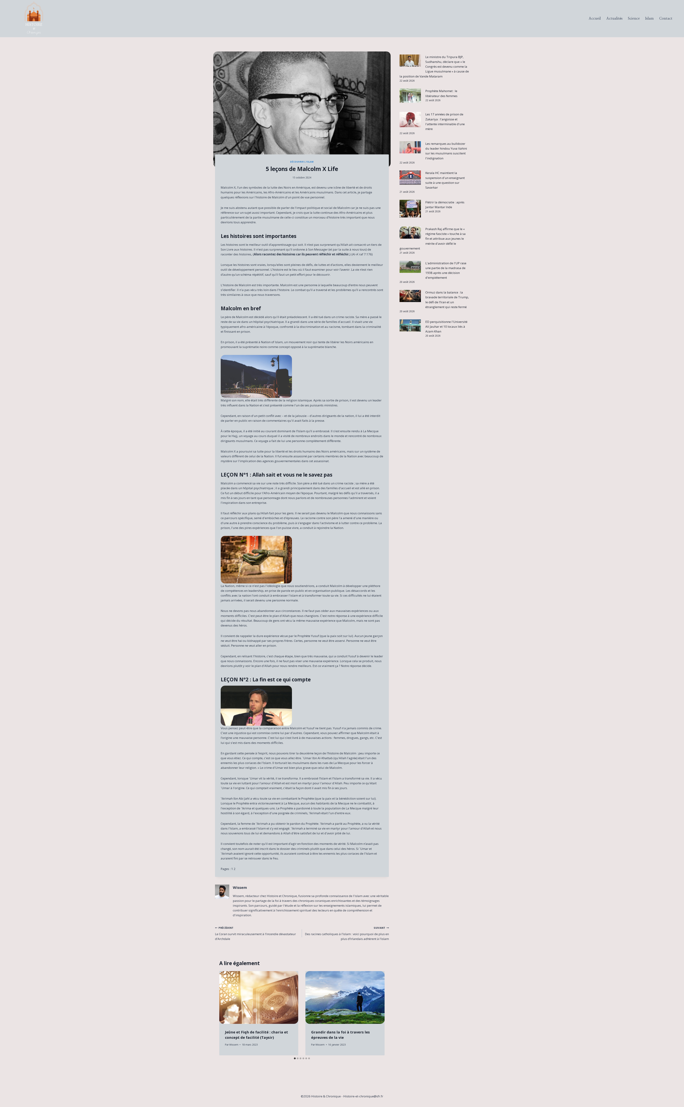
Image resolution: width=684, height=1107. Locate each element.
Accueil (595, 18)
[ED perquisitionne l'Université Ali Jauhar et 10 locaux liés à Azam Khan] (410, 325)
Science (634, 18)
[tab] (295, 1058)
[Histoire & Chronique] (34, 18)
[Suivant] (378, 1013)
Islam (649, 18)
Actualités (614, 18)
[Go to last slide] (225, 1013)
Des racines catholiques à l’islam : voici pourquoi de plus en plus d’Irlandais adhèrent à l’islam (347, 933)
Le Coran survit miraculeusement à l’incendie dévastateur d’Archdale (255, 933)
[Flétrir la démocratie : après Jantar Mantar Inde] (410, 208)
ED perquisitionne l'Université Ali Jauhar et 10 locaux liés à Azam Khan (446, 326)
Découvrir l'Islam (302, 161)
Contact (665, 18)
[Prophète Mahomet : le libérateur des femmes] (410, 96)
